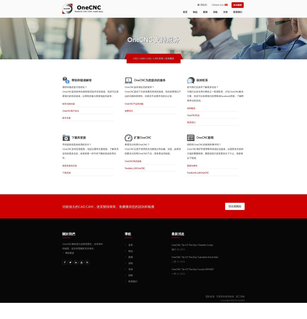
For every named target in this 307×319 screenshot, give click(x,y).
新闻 (205, 12)
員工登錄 (240, 296)
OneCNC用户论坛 (70, 111)
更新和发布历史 (69, 165)
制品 (195, 12)
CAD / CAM (139, 58)
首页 (129, 245)
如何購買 (237, 5)
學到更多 (68, 253)
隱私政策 (210, 296)
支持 (225, 12)
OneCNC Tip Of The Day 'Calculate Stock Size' (195, 257)
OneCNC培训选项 (133, 161)
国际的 (203, 4)
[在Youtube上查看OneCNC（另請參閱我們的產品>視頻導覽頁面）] (81, 262)
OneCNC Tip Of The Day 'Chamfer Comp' (192, 245)
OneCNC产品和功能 (134, 103)
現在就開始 (234, 206)
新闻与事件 (192, 165)
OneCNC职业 (193, 115)
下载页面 (66, 172)
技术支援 (66, 118)
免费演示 (129, 111)
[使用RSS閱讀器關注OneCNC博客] (87, 262)
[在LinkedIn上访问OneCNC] (76, 262)
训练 (215, 12)
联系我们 (237, 12)
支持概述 (169, 58)
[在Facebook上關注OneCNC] (64, 262)
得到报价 (191, 108)
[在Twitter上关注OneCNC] (70, 262)
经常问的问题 (68, 103)
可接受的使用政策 (225, 296)
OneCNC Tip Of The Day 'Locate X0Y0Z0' (193, 269)
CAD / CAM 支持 (155, 58)
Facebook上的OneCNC (198, 172)
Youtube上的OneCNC (135, 168)
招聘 (129, 275)
